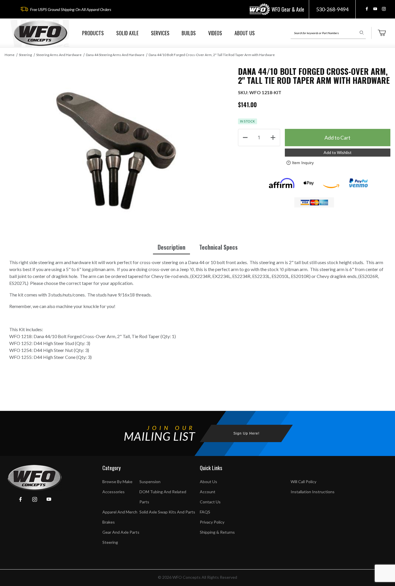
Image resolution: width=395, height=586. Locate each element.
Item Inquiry (303, 162)
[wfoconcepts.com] (40, 33)
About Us (208, 481)
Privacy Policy (212, 522)
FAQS (205, 511)
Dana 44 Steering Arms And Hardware (115, 55)
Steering (25, 55)
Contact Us (210, 501)
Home (9, 55)
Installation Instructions (313, 491)
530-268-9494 (332, 9)
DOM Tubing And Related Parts (162, 496)
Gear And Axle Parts (120, 532)
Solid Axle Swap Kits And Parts (167, 511)
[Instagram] (384, 9)
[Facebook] (367, 9)
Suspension (149, 481)
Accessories (113, 491)
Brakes (108, 522)
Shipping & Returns (217, 532)
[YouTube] (375, 9)
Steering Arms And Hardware (59, 55)
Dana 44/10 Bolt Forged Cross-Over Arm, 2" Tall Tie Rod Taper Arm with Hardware (212, 55)
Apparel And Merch (119, 511)
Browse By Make (117, 481)
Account (207, 491)
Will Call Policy (303, 481)
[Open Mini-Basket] (382, 33)
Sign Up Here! (246, 433)
